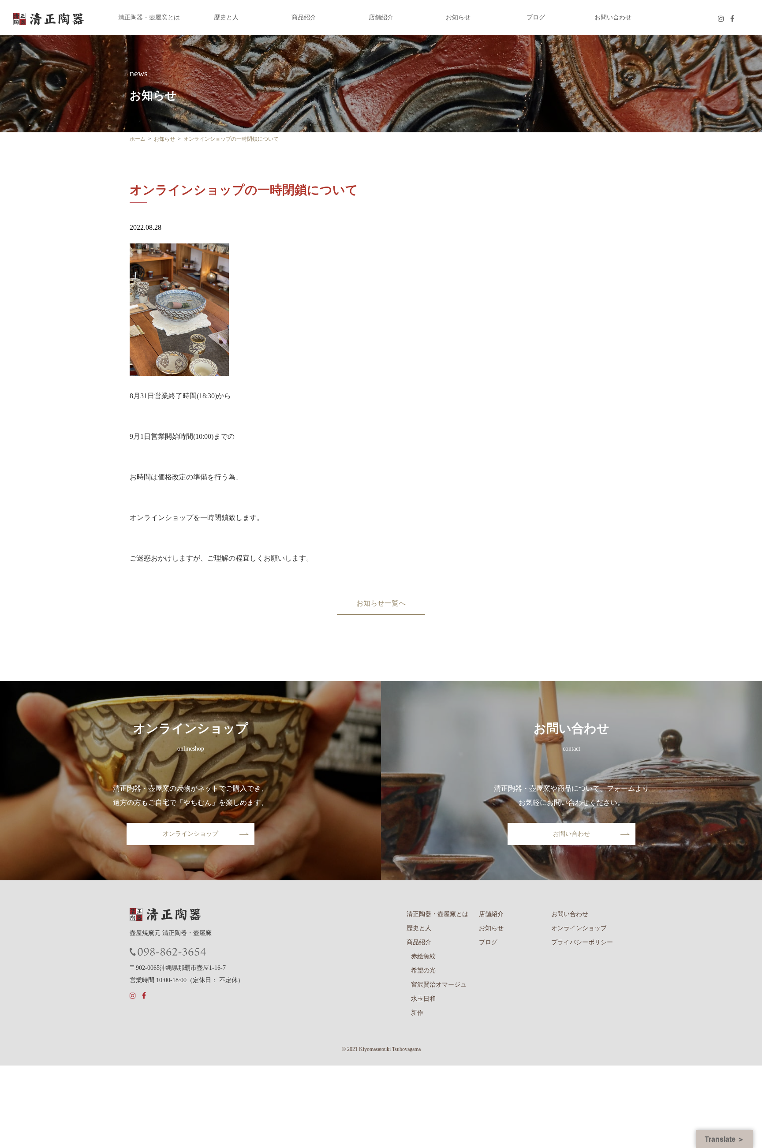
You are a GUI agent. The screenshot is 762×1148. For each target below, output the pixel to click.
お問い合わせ (612, 17)
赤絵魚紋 (423, 956)
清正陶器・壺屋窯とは (149, 17)
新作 (417, 1013)
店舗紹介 (381, 17)
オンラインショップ (190, 833)
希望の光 (423, 970)
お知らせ (458, 17)
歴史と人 (226, 17)
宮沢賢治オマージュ (439, 984)
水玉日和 (423, 998)
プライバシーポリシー (582, 942)
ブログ (536, 17)
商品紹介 (303, 17)
